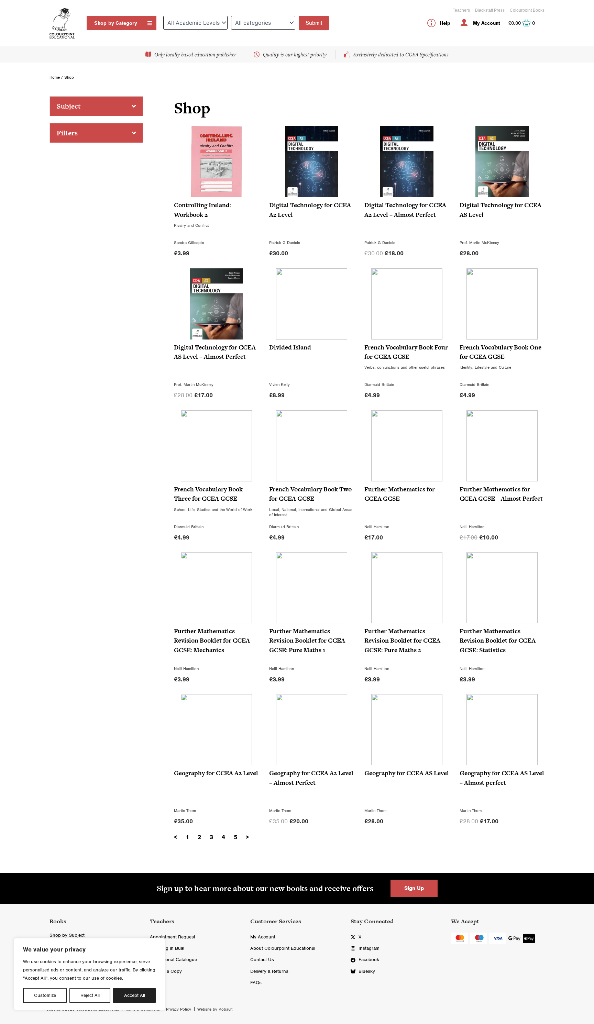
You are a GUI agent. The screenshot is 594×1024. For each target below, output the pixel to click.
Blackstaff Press (490, 10)
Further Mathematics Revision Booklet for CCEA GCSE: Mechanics (212, 640)
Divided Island (290, 347)
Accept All (134, 995)
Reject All (90, 995)
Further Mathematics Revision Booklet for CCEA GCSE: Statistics (498, 640)
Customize (45, 995)
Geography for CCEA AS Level (406, 773)
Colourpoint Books (527, 10)
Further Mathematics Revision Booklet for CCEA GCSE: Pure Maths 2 (402, 640)
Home (55, 77)
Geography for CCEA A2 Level (216, 773)
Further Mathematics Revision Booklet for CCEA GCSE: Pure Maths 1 (307, 640)
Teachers (461, 10)
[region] (89, 974)
